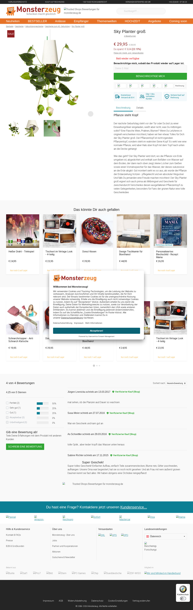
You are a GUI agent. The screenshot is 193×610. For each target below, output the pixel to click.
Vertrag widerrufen (141, 601)
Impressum (48, 601)
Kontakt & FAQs (13, 535)
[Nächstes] (91, 73)
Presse (9, 540)
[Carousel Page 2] (97, 365)
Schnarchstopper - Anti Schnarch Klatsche (20, 340)
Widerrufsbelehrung (77, 601)
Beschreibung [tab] (123, 107)
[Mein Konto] (180, 11)
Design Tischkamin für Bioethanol (130, 253)
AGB (61, 601)
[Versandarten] (119, 537)
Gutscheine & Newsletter (63, 557)
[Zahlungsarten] (96, 518)
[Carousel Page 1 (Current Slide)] (94, 366)
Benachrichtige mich (150, 76)
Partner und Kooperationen (65, 546)
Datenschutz (97, 601)
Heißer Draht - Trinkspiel (21, 251)
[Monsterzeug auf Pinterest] (102, 589)
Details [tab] (140, 107)
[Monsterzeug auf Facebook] (90, 589)
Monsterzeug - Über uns (63, 535)
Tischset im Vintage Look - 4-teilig (59, 253)
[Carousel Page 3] (99, 365)
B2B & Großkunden (15, 546)
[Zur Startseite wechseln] (33, 11)
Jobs (54, 540)
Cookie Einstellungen (118, 601)
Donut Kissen (89, 251)
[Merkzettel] (171, 11)
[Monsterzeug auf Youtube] (114, 589)
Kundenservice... (133, 507)
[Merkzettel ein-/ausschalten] (90, 113)
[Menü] (188, 585)
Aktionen (56, 551)
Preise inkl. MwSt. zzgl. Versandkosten (129, 53)
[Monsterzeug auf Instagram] (79, 589)
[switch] (183, 598)
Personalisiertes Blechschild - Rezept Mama (167, 254)
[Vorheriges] (9, 73)
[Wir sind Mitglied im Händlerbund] (162, 573)
